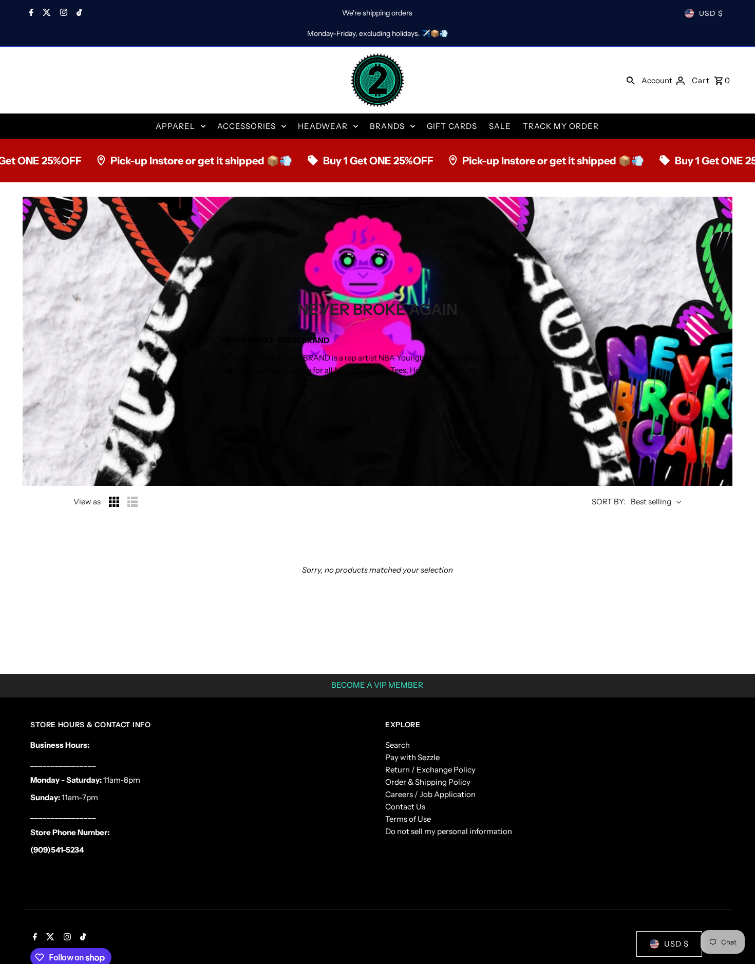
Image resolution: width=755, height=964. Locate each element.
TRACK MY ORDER (561, 126)
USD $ (711, 13)
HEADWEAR (323, 126)
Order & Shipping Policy (427, 782)
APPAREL (175, 126)
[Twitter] (45, 13)
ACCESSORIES (246, 126)
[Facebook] (30, 13)
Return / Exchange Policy (430, 769)
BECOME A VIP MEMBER (377, 685)
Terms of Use (408, 819)
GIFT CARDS (452, 126)
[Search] (630, 80)
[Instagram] (62, 13)
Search (397, 745)
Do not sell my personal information (448, 831)
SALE (500, 126)
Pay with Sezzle (412, 757)
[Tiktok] (78, 13)
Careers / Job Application (430, 794)
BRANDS (387, 126)
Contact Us (405, 806)
